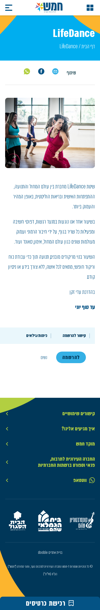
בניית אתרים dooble (50, 552)
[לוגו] (49, 8)
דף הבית (88, 46)
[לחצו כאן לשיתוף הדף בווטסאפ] (27, 71)
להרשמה (71, 357)
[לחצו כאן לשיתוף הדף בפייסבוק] (41, 71)
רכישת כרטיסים (46, 603)
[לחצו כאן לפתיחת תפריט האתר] (90, 7)
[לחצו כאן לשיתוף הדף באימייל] (55, 71)
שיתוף (71, 72)
